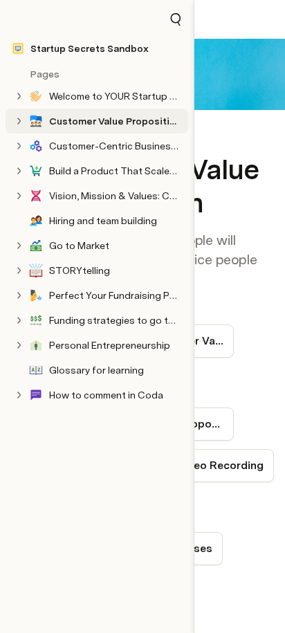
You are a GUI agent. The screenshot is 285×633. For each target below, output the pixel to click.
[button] (175, 19)
